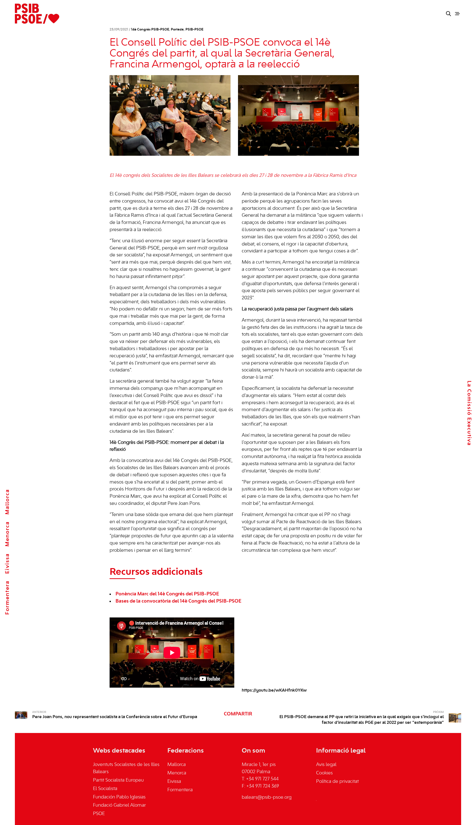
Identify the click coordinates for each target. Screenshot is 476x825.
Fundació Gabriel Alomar (119, 805)
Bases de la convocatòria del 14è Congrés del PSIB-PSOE (178, 601)
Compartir (238, 714)
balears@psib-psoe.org (267, 797)
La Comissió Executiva (469, 413)
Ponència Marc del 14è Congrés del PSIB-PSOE (167, 594)
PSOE (99, 814)
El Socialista (105, 789)
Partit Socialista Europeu (118, 780)
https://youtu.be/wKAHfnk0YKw (274, 690)
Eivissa (7, 563)
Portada (177, 29)
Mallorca (7, 502)
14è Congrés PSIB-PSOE (150, 29)
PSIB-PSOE (194, 29)
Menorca (7, 534)
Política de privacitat (337, 781)
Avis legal (326, 765)
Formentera (7, 598)
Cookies (324, 773)
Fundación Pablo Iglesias (119, 797)
